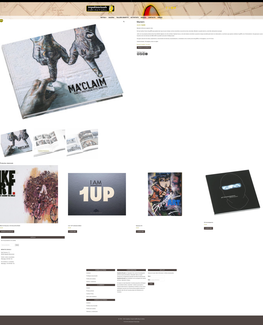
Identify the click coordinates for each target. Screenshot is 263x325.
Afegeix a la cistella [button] (7, 231)
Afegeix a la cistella (144, 47)
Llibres (143, 52)
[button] (124, 21)
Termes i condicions (91, 281)
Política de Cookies (91, 278)
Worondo (131, 321)
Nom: (149, 276)
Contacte (88, 273)
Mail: (149, 280)
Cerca (17, 245)
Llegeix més (72, 231)
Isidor (138, 321)
